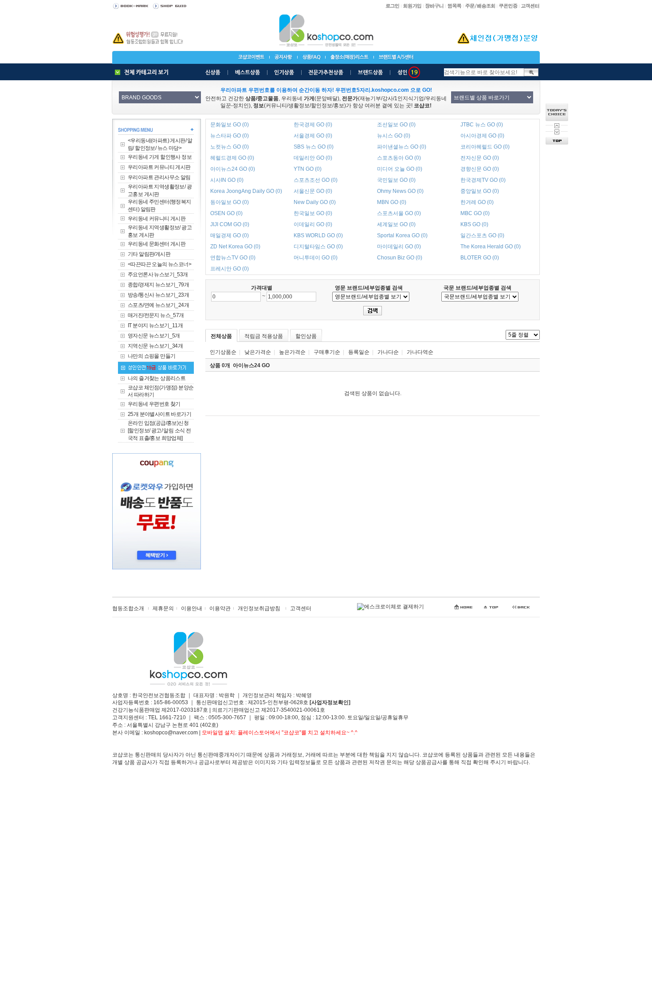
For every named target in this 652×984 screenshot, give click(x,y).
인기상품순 (223, 352)
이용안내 (191, 608)
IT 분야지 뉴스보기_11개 (155, 325)
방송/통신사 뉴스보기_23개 (158, 295)
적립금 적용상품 (263, 336)
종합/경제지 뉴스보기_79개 (158, 285)
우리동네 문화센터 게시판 (156, 244)
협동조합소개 (128, 608)
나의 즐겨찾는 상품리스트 (156, 378)
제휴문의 (163, 608)
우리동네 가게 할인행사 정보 (160, 157)
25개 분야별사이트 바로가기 (159, 414)
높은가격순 (292, 352)
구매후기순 (327, 352)
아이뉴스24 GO (251, 365)
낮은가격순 (257, 352)
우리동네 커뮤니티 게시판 (156, 219)
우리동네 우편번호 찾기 (154, 404)
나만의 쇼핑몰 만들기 (151, 356)
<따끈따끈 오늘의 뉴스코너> (159, 264)
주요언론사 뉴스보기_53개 (158, 274)
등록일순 (358, 352)
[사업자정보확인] (330, 702)
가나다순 (388, 352)
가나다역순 (420, 352)
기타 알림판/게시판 (149, 254)
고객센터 (300, 608)
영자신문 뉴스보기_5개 (154, 336)
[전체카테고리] (143, 72)
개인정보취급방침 (259, 608)
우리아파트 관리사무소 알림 (159, 177)
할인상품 (306, 336)
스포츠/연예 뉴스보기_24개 (158, 305)
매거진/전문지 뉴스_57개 (156, 315)
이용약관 (220, 608)
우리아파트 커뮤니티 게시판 (159, 167)
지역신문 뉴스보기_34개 (155, 346)
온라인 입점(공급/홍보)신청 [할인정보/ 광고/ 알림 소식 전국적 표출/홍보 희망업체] (159, 430)
